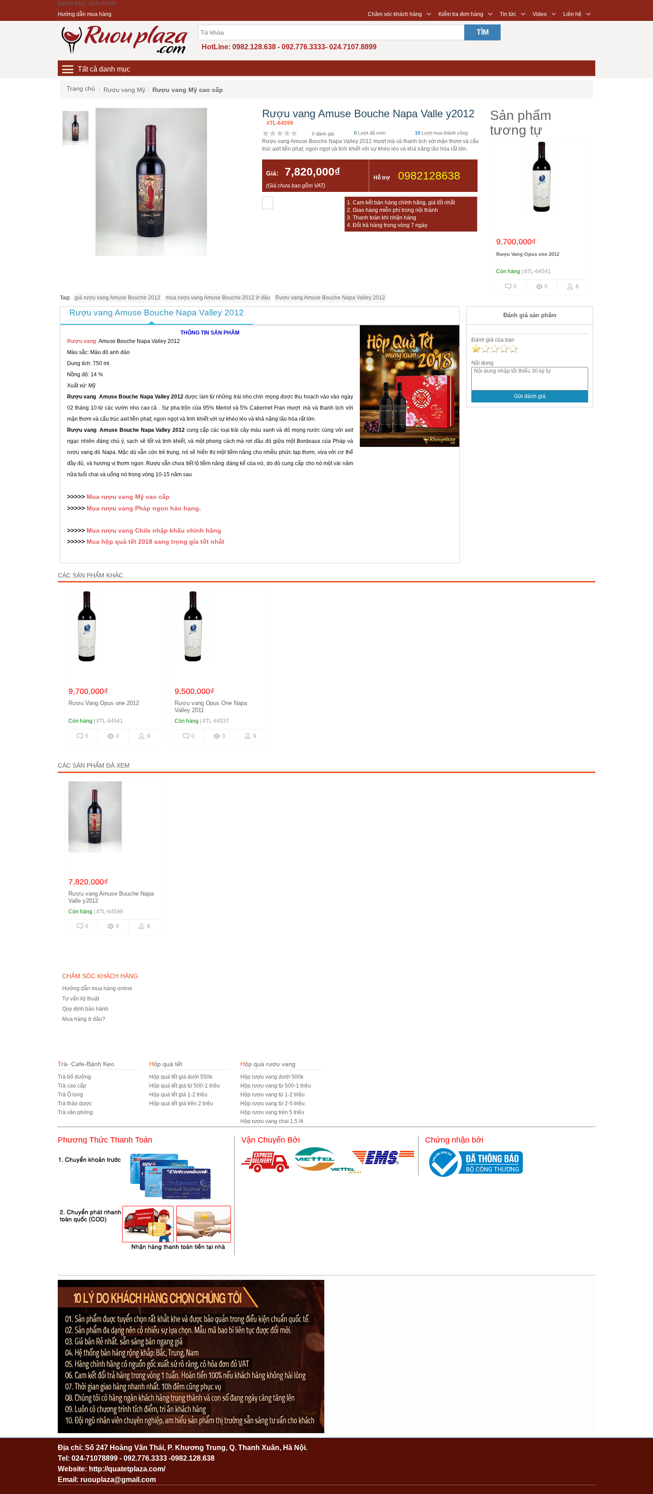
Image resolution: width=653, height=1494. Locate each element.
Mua (93, 496)
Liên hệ (572, 14)
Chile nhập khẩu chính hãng (178, 530)
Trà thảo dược (75, 1103)
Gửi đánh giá (529, 396)
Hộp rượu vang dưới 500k (271, 1077)
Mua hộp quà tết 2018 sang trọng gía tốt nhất (154, 541)
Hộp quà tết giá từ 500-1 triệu (184, 1086)
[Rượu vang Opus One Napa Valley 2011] (219, 628)
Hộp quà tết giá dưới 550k (180, 1077)
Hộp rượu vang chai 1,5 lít (271, 1121)
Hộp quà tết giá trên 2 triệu (181, 1103)
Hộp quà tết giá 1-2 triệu (178, 1095)
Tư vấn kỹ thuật (80, 999)
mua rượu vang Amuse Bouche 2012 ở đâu (218, 298)
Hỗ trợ (382, 178)
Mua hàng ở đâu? (83, 1019)
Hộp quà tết (165, 1064)
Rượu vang (81, 341)
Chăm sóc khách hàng (395, 14)
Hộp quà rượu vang (267, 1064)
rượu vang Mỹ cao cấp (135, 496)
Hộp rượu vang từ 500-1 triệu (275, 1086)
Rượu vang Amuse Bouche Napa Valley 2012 (330, 298)
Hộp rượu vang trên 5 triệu (272, 1112)
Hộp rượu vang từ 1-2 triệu (272, 1095)
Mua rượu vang (111, 508)
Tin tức (508, 14)
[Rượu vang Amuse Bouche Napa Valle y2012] (113, 819)
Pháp (143, 508)
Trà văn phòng (75, 1112)
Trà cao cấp (72, 1086)
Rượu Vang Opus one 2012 (527, 254)
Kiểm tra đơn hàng (460, 14)
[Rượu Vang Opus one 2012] (541, 179)
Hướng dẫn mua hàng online (97, 988)
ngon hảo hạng (175, 508)
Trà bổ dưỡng (74, 1077)
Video (540, 14)
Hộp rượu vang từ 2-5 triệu (272, 1103)
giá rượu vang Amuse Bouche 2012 (117, 298)
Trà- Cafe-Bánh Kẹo (86, 1064)
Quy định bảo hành (85, 1009)
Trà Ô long (70, 1095)
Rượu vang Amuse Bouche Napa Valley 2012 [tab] (156, 312)
